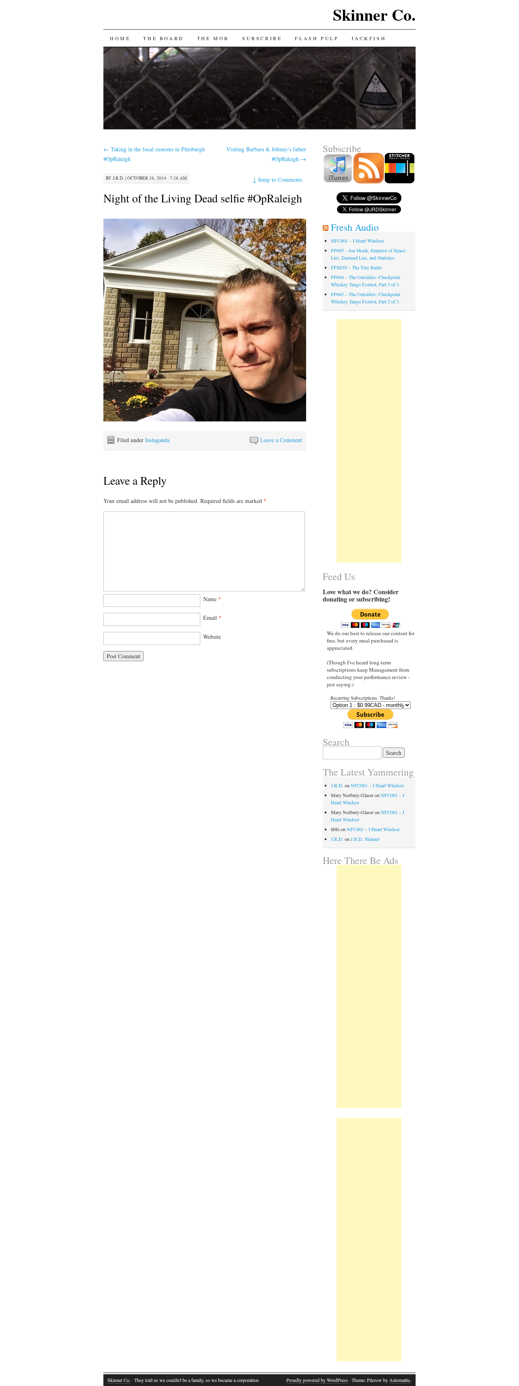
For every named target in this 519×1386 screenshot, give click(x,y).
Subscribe (262, 38)
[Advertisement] (369, 441)
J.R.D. (118, 178)
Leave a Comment (281, 440)
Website (212, 636)
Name (212, 599)
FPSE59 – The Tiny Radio (356, 267)
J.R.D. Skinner (365, 839)
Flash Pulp (317, 38)
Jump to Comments (277, 179)
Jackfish (369, 38)
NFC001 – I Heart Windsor (357, 240)
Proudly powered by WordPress (317, 1380)
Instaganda (157, 440)
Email (212, 617)
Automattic (399, 1380)
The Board (163, 38)
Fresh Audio (355, 227)
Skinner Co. (374, 14)
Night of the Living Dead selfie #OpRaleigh (202, 198)
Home (120, 38)
